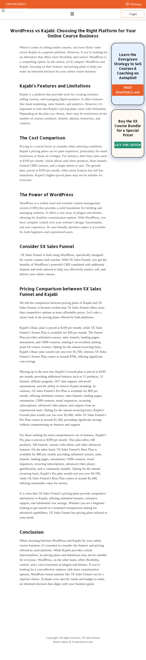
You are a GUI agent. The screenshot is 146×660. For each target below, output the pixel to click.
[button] (72, 14)
